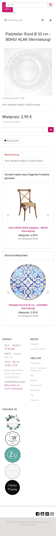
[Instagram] (52, 514)
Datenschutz (35, 390)
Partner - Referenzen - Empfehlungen (38, 369)
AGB (31, 395)
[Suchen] (50, 4)
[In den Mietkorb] (51, 129)
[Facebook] (37, 514)
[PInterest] (47, 514)
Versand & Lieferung (38, 349)
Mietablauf (34, 344)
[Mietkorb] (42, 20)
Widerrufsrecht (36, 385)
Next (47, 215)
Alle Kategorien (15, 20)
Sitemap (33, 380)
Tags (32, 376)
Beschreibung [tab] (12, 154)
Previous (8, 215)
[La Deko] (9, 8)
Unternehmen (35, 363)
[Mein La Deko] (50, 20)
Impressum (34, 400)
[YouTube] (42, 514)
